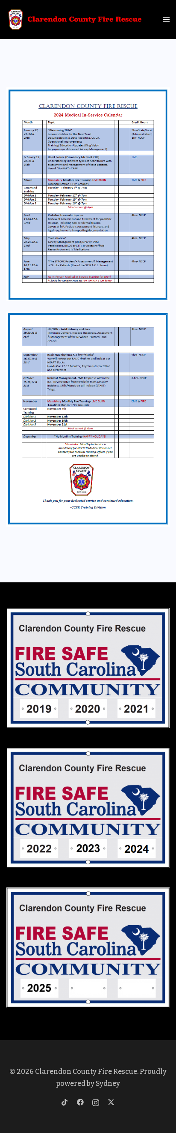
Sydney (108, 1083)
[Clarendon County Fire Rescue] (75, 19)
